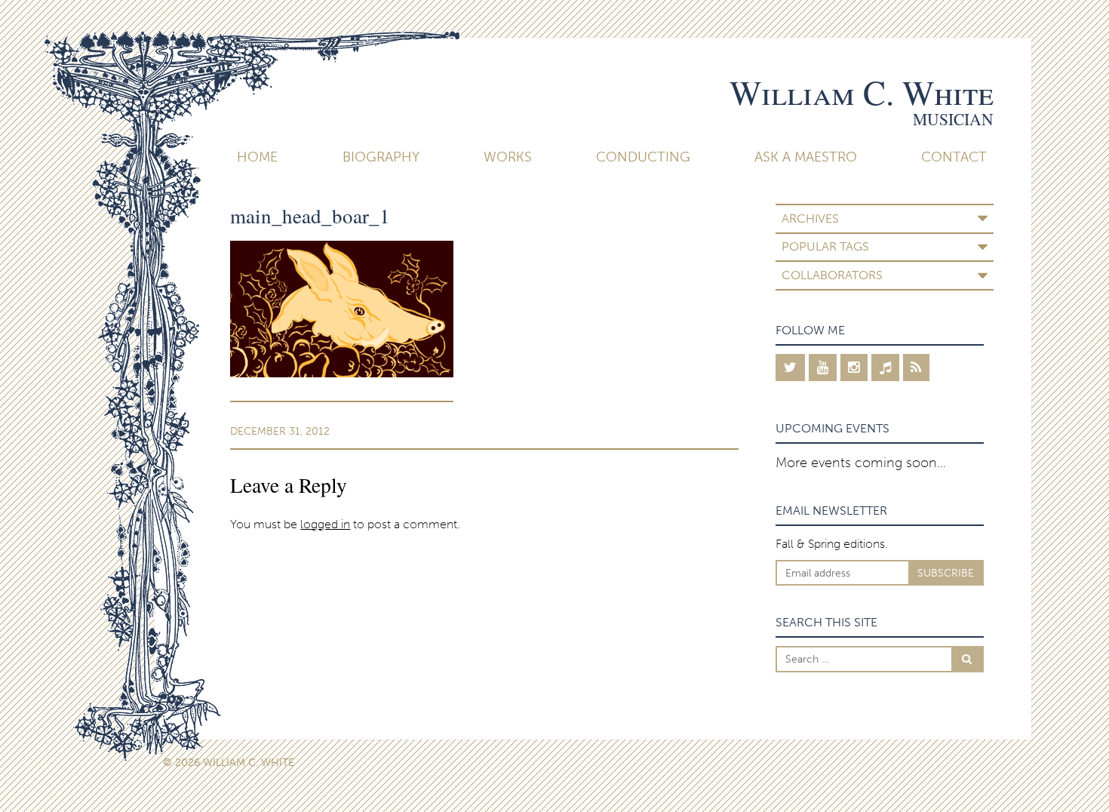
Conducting (643, 157)
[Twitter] (790, 367)
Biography (381, 157)
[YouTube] (823, 367)
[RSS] (916, 367)
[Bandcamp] (885, 367)
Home (257, 157)
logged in (325, 524)
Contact (954, 157)
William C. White (862, 92)
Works (508, 157)
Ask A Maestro (805, 157)
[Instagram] (854, 367)
